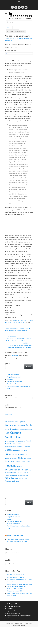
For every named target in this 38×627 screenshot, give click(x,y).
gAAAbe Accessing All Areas (13, 446)
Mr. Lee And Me (13, 458)
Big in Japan (11, 425)
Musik (20, 458)
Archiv (7, 405)
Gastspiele (10, 379)
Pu (26, 330)
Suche (29, 502)
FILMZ (28, 441)
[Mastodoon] (26, 8)
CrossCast (14, 429)
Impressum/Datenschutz (14, 381)
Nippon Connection (15, 461)
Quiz (29, 470)
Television (9, 478)
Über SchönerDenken (13, 384)
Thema (16, 478)
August (28, 421)
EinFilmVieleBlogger (10, 441)
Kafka (25, 450)
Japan (8, 450)
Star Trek (26, 473)
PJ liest (28, 461)
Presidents (19, 466)
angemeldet (15, 355)
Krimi (23, 330)
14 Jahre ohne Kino (11, 422)
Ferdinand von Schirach (15, 330)
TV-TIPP (21, 478)
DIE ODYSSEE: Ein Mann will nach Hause (19, 584)
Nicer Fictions (27, 458)
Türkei (27, 478)
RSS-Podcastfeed (15, 535)
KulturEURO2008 (18, 455)
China (7, 429)
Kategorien (8, 395)
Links (26, 454)
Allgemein (22, 422)
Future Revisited (16, 443)
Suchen (7, 363)
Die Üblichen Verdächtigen (13, 435)
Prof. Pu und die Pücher (21, 328)
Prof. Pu (21, 38)
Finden (28, 366)
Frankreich (8, 443)
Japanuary (16, 450)
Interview (26, 446)
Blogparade (21, 425)
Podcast (12, 328)
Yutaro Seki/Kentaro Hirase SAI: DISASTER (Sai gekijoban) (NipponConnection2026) (16, 589)
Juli (22, 450)
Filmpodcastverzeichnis (14, 377)
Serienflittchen (10, 473)
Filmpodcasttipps (20, 441)
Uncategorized (10, 481)
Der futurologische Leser (26, 429)
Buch (16, 28)
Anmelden (8, 414)
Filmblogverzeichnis (13, 374)
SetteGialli (19, 473)
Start (9, 28)
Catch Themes (21, 625)
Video (17, 481)
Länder (7, 458)
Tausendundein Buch (11, 475)
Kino (8, 454)
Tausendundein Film (23, 475)
